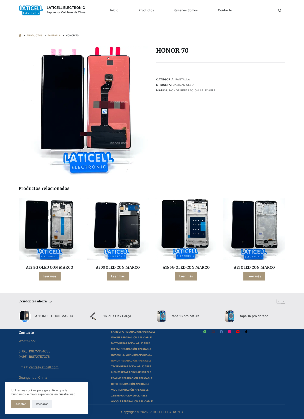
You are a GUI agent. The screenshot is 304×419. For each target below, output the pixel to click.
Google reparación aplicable (132, 401)
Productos (146, 10)
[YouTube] (237, 331)
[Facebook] (221, 331)
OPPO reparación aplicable (130, 384)
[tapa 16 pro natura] (161, 316)
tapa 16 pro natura (185, 316)
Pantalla (182, 79)
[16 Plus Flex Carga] (93, 316)
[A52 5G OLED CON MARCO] (50, 229)
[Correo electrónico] (213, 331)
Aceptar (21, 404)
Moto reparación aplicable (130, 343)
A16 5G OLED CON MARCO (186, 267)
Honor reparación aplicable (192, 90)
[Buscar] (279, 10)
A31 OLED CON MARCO (254, 267)
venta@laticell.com (44, 367)
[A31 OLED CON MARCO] (254, 229)
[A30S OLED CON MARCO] (118, 229)
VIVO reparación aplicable (129, 389)
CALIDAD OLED (183, 84)
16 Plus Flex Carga (117, 316)
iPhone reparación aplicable (131, 337)
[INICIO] (20, 35)
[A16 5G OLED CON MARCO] (186, 229)
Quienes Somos (186, 10)
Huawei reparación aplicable (131, 354)
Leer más (49, 276)
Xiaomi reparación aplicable (131, 349)
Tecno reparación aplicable (131, 366)
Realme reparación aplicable (131, 378)
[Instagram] (229, 331)
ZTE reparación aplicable (129, 395)
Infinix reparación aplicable (131, 372)
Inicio (114, 10)
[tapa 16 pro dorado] (229, 316)
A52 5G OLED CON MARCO (49, 267)
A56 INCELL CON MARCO (54, 316)
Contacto (225, 10)
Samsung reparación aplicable (133, 331)
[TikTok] (246, 331)
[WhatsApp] (204, 331)
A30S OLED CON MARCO (118, 267)
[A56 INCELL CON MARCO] (25, 316)
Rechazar (42, 404)
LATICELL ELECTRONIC (66, 8)
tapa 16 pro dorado (254, 316)
